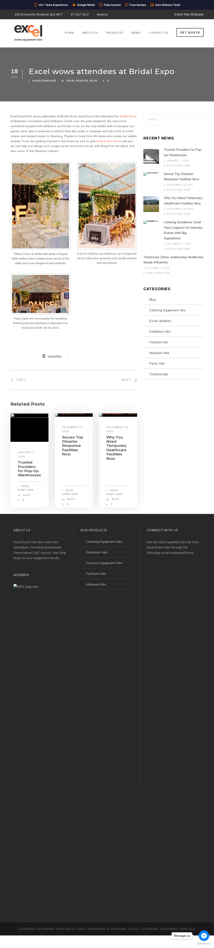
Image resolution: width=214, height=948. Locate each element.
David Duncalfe (44, 80)
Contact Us (158, 32)
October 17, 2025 (179, 243)
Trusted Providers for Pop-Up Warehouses (29, 468)
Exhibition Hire (160, 331)
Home (69, 32)
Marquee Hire (159, 353)
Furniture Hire (96, 573)
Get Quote (190, 32)
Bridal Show (128, 116)
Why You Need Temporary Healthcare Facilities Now (116, 448)
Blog (93, 80)
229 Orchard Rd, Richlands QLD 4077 (39, 14)
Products (114, 32)
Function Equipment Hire (104, 563)
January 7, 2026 (178, 160)
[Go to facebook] (204, 935)
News (135, 32)
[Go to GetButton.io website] (204, 943)
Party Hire (157, 363)
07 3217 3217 (80, 14)
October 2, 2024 (158, 268)
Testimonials (158, 374)
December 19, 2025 (180, 184)
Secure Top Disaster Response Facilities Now (72, 445)
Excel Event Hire (107, 141)
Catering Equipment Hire (167, 310)
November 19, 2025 (180, 208)
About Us (90, 32)
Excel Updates (77, 80)
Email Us (102, 14)
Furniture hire (158, 342)
